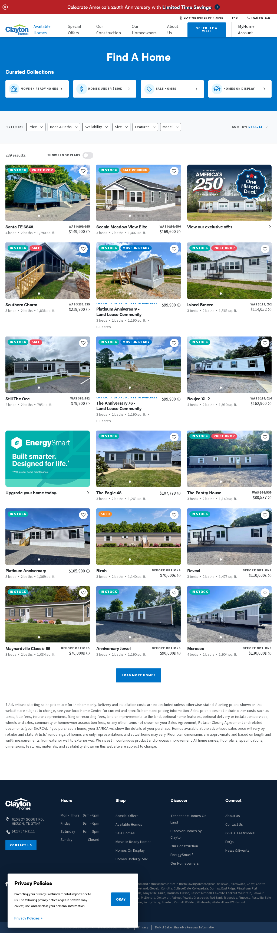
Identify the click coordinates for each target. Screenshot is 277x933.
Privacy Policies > (28, 918)
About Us (173, 30)
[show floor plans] (88, 155)
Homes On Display (130, 850)
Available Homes (42, 30)
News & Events (237, 850)
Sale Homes (125, 833)
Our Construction (108, 30)
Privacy (143, 927)
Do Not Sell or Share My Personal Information (185, 927)
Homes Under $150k (132, 859)
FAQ (235, 17)
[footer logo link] (18, 804)
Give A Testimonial (240, 833)
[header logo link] (17, 29)
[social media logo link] (6, 884)
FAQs (229, 842)
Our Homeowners (144, 30)
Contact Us (21, 845)
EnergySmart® (181, 855)
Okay (121, 899)
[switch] (87, 155)
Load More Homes (139, 675)
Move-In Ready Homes (133, 842)
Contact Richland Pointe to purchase (126, 303)
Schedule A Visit (206, 29)
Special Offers (74, 30)
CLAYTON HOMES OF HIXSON (203, 17)
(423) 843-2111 (261, 18)
